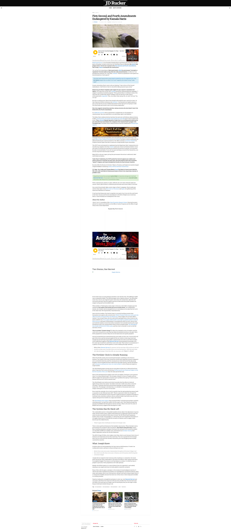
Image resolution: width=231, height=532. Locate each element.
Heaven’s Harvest (98, 178)
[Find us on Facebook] (134, 526)
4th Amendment (114, 486)
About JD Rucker (117, 7)
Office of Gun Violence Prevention (104, 139)
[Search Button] (229, 7)
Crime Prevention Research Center (118, 202)
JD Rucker (96, 21)
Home (110, 7)
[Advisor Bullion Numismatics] (115, 131)
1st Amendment (98, 486)
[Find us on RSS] (140, 526)
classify (112, 147)
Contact (102, 526)
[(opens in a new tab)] (99, 497)
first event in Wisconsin (112, 189)
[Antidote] (115, 239)
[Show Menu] (1, 7)
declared (115, 102)
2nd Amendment (106, 486)
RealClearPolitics (97, 62)
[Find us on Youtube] (138, 526)
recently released (130, 140)
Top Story (124, 486)
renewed (101, 120)
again (123, 189)
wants (101, 67)
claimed (115, 73)
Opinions (97, 12)
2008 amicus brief (99, 112)
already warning (127, 430)
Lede (119, 486)
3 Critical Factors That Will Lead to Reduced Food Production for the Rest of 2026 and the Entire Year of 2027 (98, 506)
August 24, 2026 (96, 510)
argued (133, 64)
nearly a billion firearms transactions (118, 166)
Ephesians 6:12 (83, 528)
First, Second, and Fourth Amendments (125, 65)
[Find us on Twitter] (136, 526)
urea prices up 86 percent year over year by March (108, 364)
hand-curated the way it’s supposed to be (122, 78)
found (116, 169)
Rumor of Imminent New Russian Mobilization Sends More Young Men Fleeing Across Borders (130, 505)
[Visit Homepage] (115, 3)
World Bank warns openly (102, 400)
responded (104, 96)
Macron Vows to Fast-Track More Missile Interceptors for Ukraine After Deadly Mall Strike (115, 505)
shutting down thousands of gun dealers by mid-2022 (110, 118)
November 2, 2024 (102, 21)
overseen (117, 139)
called (120, 70)
